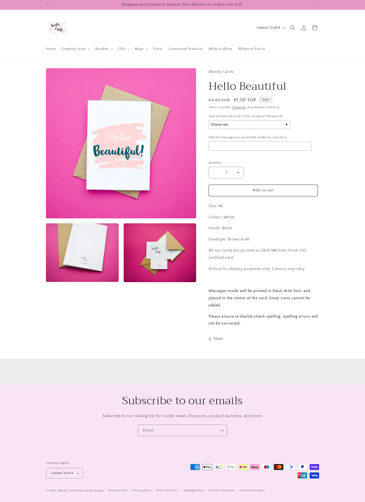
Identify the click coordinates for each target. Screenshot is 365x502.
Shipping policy (193, 490)
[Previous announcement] (47, 4)
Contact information (222, 490)
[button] (75, 49)
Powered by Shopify (90, 490)
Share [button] (218, 339)
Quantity (215, 162)
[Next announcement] (317, 4)
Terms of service (167, 490)
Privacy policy (141, 490)
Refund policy (118, 490)
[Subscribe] (221, 430)
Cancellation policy (252, 490)
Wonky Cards (67, 490)
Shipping (238, 107)
